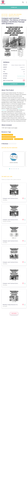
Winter (23, 65)
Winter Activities (14, 16)
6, (23, 67)
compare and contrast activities (8, 136)
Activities (5, 14)
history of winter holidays (7, 134)
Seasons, (20, 65)
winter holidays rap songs (7, 139)
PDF (24, 71)
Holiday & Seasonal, (15, 65)
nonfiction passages (18, 139)
